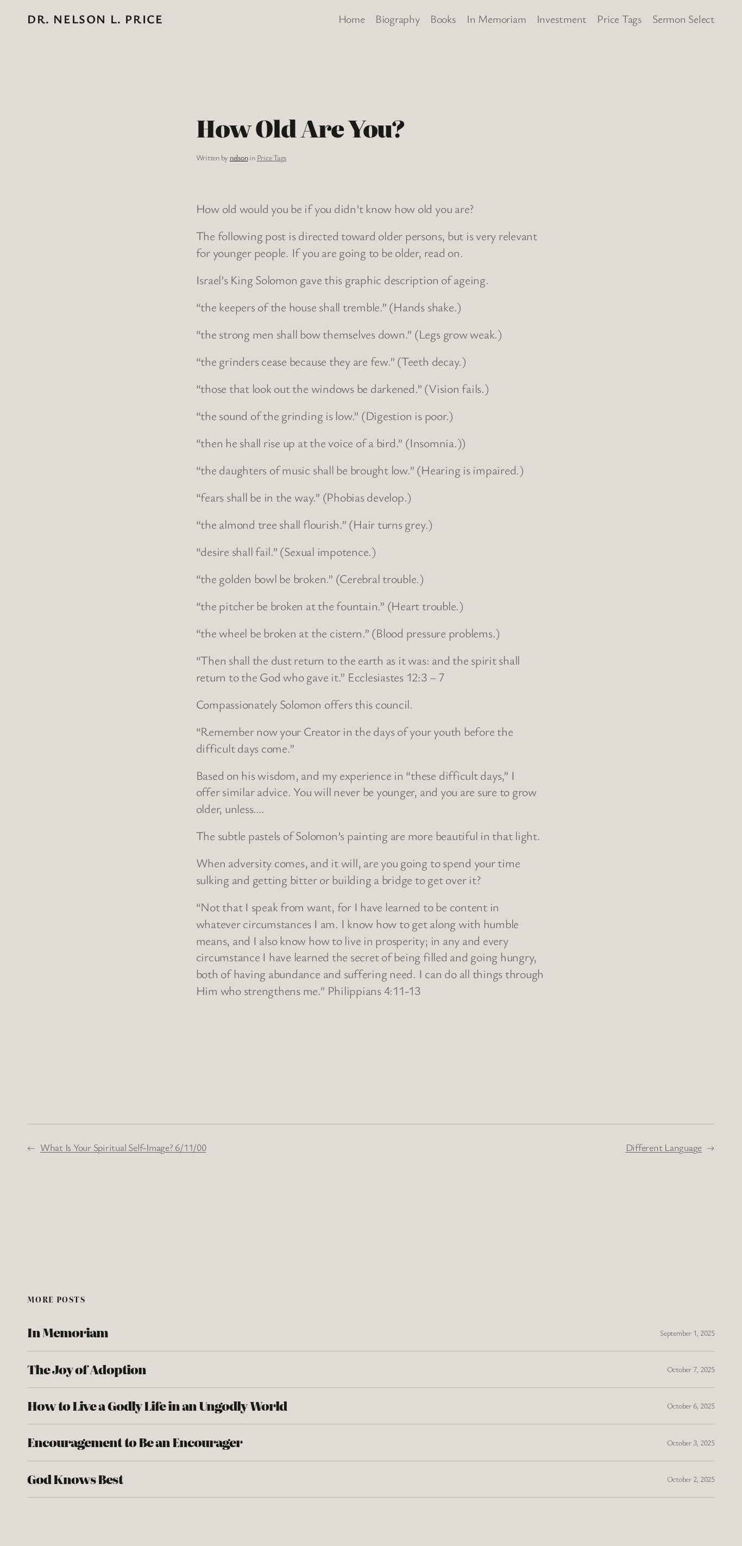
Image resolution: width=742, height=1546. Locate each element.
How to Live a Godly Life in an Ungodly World (157, 1406)
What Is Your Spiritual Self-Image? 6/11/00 (123, 1147)
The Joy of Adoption (86, 1369)
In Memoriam (67, 1332)
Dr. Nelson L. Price (95, 19)
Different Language (664, 1147)
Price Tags (272, 157)
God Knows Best (75, 1479)
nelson (239, 157)
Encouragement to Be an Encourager (134, 1442)
